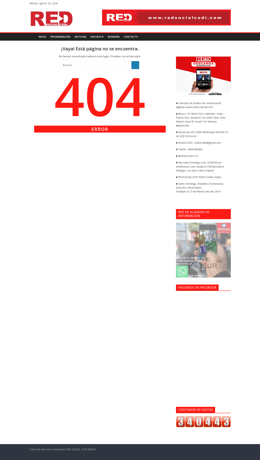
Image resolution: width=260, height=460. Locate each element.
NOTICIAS (80, 36)
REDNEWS (114, 36)
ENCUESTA (97, 36)
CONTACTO (131, 36)
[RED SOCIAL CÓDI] (32, 36)
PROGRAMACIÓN (60, 36)
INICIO (42, 36)
